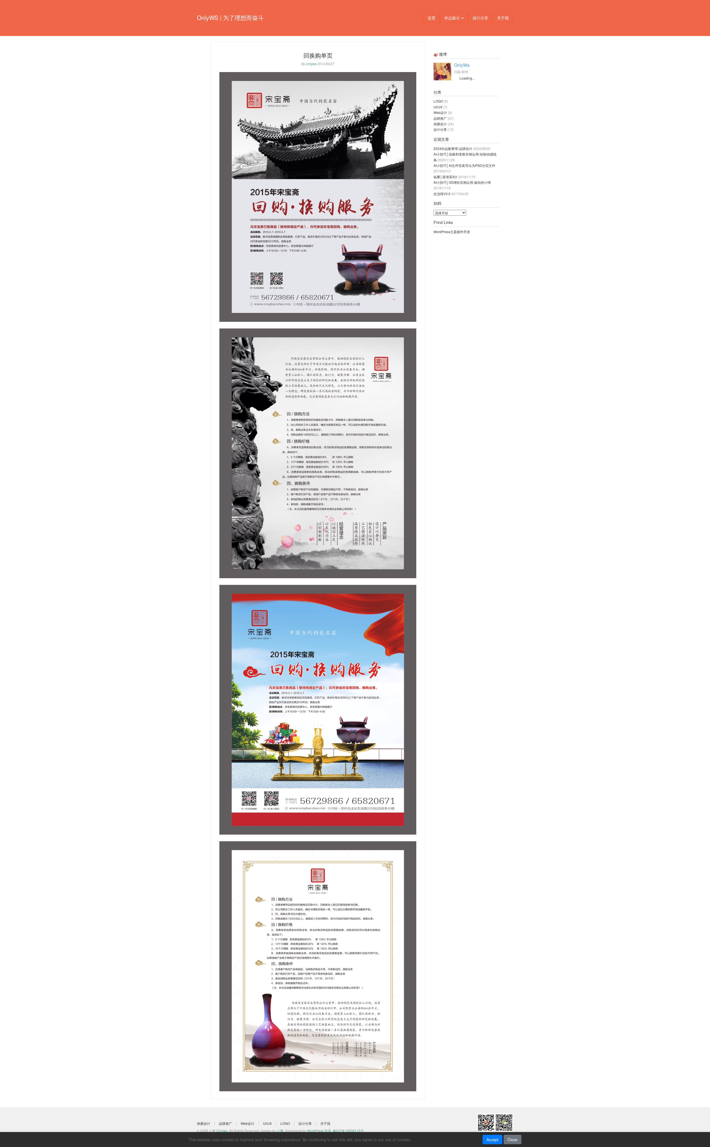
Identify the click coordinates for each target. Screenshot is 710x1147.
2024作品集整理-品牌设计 (452, 148)
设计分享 (480, 18)
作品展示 (452, 18)
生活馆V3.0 (441, 193)
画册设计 (440, 123)
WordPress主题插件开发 (451, 231)
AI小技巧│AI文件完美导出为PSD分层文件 (464, 165)
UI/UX (437, 106)
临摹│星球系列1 (445, 176)
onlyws (311, 63)
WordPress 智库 (319, 1130)
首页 (431, 18)
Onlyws (221, 1130)
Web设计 (440, 112)
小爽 (280, 1130)
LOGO (438, 101)
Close (513, 1139)
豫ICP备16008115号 (348, 1130)
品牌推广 (440, 118)
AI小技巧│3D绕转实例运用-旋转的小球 (462, 182)
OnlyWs (462, 65)
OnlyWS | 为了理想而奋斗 (230, 17)
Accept (492, 1139)
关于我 (503, 18)
